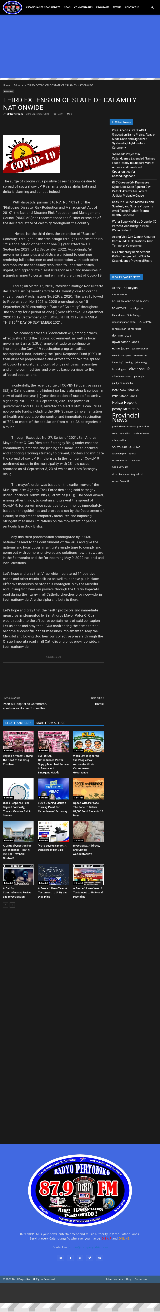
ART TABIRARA (120, 294)
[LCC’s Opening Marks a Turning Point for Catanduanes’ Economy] (53, 788)
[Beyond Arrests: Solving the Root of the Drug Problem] (18, 741)
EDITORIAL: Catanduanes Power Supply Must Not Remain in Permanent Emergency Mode (53, 764)
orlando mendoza (121, 376)
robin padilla (119, 440)
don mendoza (121, 335)
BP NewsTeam (15, 113)
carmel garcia (136, 308)
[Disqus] (53, 1078)
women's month (121, 481)
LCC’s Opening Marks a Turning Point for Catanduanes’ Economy (52, 807)
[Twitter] (16, 123)
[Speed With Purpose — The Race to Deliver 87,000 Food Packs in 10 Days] (88, 788)
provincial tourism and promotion (130, 426)
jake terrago (141, 362)
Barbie (99, 704)
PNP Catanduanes (124, 396)
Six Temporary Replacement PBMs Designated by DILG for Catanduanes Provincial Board (132, 256)
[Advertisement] (80, 49)
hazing (128, 362)
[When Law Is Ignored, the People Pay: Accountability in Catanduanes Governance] (88, 741)
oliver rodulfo (139, 369)
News (67, 7)
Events (117, 7)
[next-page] (12, 905)
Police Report (124, 402)
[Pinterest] (26, 123)
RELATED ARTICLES (18, 723)
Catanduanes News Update (43, 7)
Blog (128, 1279)
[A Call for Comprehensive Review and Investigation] (18, 874)
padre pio (139, 376)
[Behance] (61, 1258)
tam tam (135, 460)
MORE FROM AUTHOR (50, 723)
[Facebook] (7, 123)
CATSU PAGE (145, 322)
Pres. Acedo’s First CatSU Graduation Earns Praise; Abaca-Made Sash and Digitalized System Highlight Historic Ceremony (133, 138)
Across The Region (125, 288)
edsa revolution (140, 348)
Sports (132, 453)
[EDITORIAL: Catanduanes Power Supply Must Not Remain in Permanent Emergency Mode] (53, 741)
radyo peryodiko (121, 433)
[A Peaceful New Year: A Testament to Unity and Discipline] (53, 874)
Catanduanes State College (126, 315)
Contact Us (132, 7)
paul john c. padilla (122, 383)
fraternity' (117, 362)
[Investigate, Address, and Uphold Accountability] (88, 831)
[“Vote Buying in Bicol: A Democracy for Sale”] (53, 831)
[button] (152, 7)
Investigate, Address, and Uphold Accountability (86, 850)
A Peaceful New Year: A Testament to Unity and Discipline (53, 892)
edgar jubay (120, 348)
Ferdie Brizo (140, 355)
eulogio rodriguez (121, 355)
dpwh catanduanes (125, 342)
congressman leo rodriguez (126, 328)
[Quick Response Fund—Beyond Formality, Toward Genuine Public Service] (18, 788)
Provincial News (125, 417)
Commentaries (83, 7)
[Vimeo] (89, 1258)
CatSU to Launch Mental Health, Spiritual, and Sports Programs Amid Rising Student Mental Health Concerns (133, 208)
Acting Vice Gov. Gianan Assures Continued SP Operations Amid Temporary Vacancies (133, 241)
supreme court (120, 460)
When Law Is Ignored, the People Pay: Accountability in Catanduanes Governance (86, 764)
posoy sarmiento (125, 409)
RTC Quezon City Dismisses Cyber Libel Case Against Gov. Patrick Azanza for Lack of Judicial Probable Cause (131, 189)
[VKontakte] (99, 1258)
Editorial (19, 85)
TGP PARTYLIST (120, 467)
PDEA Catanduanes (125, 390)
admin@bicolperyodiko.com (88, 1247)
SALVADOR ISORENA (126, 447)
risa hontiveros (141, 433)
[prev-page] (5, 905)
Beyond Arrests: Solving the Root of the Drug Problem (18, 760)
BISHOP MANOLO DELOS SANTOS (130, 301)
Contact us (141, 1279)
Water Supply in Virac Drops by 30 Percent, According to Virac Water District (134, 226)
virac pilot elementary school (127, 474)
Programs (102, 7)
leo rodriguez (119, 369)
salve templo (119, 453)
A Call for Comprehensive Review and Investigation (17, 892)
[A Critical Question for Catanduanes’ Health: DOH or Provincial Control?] (18, 831)
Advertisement (114, 1279)
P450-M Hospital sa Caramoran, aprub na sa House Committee (25, 706)
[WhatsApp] (36, 123)
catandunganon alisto (124, 322)
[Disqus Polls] (53, 970)
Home (6, 85)
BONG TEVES (119, 308)
